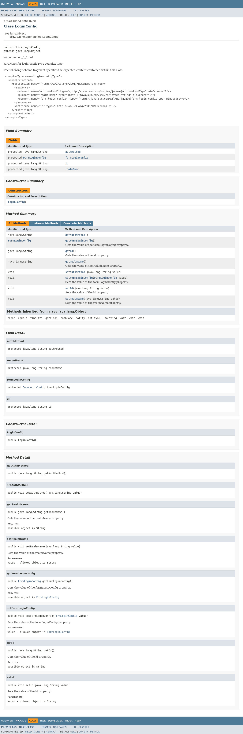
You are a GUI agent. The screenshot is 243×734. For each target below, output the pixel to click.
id (66, 163)
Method (50, 15)
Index (69, 4)
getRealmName (74, 261)
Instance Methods (45, 223)
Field (28, 15)
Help (78, 4)
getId (69, 250)
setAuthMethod (75, 272)
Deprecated (55, 4)
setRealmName (74, 298)
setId (69, 288)
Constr (38, 15)
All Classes (81, 10)
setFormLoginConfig (79, 277)
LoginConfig (16, 201)
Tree (43, 4)
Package (21, 4)
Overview (7, 4)
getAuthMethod (75, 234)
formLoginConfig (76, 157)
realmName (72, 169)
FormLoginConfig (34, 157)
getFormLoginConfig (79, 240)
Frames (46, 10)
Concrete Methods (77, 223)
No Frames (60, 10)
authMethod (72, 151)
